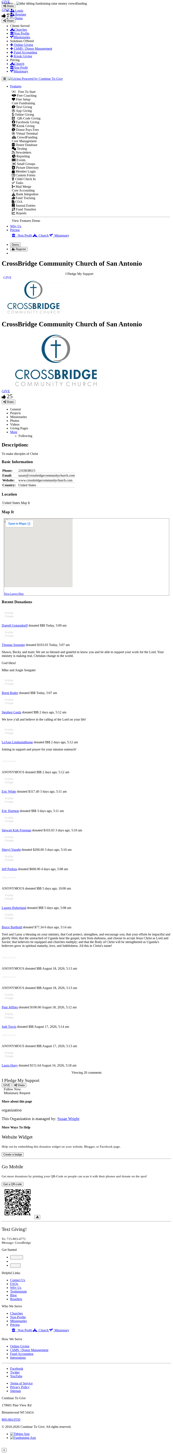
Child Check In (25, 179)
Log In (17, 253)
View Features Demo (26, 220)
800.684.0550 (11, 1419)
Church (19, 64)
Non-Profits (18, 1317)
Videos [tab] (14, 424)
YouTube (16, 1376)
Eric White (9, 791)
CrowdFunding (26, 137)
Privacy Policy (20, 1387)
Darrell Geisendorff (15, 625)
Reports (20, 213)
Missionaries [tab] (18, 417)
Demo (18, 18)
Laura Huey (10, 1065)
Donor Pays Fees (27, 129)
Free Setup (22, 99)
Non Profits (21, 33)
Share (10, 401)
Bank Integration (26, 194)
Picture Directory (27, 167)
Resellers (16, 1299)
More (13, 432)
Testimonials (18, 1291)
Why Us (15, 226)
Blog (13, 1295)
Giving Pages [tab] (19, 428)
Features (15, 86)
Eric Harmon (10, 811)
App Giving (23, 111)
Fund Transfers (25, 209)
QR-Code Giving (28, 118)
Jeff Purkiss (9, 869)
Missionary (21, 71)
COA (18, 202)
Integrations (18, 1357)
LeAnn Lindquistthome (17, 742)
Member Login (25, 171)
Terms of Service (21, 1383)
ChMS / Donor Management (32, 48)
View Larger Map (14, 593)
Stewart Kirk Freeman (16, 830)
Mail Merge (23, 186)
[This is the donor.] (9, 621)
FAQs (14, 1284)
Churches (20, 29)
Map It (25, 503)
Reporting (23, 156)
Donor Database (26, 145)
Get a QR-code (12, 1184)
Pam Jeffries (10, 1007)
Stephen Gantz (11, 712)
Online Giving (23, 45)
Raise (16, 1257)
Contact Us (17, 1280)
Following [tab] (25, 436)
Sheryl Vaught (11, 849)
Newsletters (23, 152)
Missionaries (22, 37)
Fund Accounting (25, 52)
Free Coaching (26, 95)
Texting (21, 148)
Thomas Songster (13, 645)
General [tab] (15, 409)
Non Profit (21, 67)
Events (21, 160)
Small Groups (25, 164)
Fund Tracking (25, 198)
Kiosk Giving (22, 56)
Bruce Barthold (12, 927)
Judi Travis (9, 1026)
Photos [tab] (14, 420)
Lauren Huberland (14, 908)
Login (18, 10)
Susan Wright (68, 1118)
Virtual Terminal (26, 133)
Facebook (16, 1368)
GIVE (6, 391)
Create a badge (12, 1154)
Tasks (19, 183)
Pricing (15, 230)
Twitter (15, 1372)
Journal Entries (25, 205)
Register (20, 14)
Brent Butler (10, 693)
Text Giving (23, 107)
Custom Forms (25, 175)
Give (14, 1261)
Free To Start (25, 92)
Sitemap (15, 1391)
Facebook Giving (27, 122)
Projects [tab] (15, 413)
